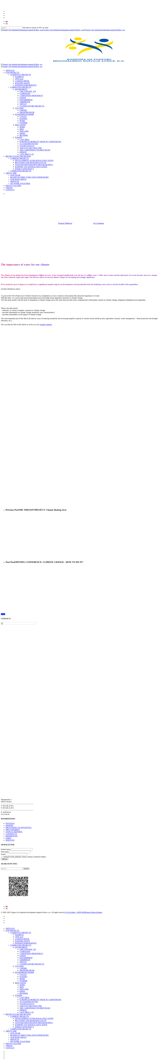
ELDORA (23, 977)
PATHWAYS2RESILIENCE (26, 943)
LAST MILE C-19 (27, 1012)
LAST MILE (24, 998)
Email (3, 854)
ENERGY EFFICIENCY (24, 1027)
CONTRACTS (11, 834)
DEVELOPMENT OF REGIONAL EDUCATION (34, 1018)
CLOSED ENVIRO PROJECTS (32, 964)
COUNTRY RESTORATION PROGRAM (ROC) (34, 1023)
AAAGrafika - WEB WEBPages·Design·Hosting (83, 912)
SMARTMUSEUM (27, 970)
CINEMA (23, 968)
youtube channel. (45, 325)
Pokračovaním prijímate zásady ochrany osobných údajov (24, 857)
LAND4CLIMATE (22, 939)
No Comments (98, 223)
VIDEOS (9, 1046)
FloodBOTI (19, 935)
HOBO (22, 985)
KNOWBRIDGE (26, 958)
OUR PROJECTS (12, 931)
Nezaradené (104, 211)
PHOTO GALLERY (13, 1044)
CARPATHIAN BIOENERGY (31, 954)
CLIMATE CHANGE (58, 211)
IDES (22, 987)
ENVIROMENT (21, 947)
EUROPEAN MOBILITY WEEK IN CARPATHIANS (40, 1000)
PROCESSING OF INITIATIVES (18, 828)
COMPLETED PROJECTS (20, 945)
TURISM (18, 995)
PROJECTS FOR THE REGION (18, 1014)
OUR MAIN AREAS (18, 1037)
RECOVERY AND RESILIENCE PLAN (30, 1021)
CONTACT (10, 1048)
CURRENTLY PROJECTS (20, 933)
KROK (22, 991)
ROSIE (22, 979)
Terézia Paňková (65, 223)
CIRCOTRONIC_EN (28, 949)
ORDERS (9, 825)
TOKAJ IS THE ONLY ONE (31, 1006)
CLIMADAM (25, 951)
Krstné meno (5, 849)
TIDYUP (23, 962)
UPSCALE (19, 937)
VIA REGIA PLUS (27, 1004)
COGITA (23, 974)
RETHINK (24, 993)
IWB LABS (24, 989)
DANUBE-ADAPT (22, 941)
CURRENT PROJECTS (19, 1016)
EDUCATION (20, 983)
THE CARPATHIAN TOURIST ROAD (35, 1008)
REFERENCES (12, 836)
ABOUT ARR (11, 1031)
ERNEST (23, 1010)
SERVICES (10, 840)
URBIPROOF (25, 960)
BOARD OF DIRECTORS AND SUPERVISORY (29, 1035)
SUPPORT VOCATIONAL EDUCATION (31, 1025)
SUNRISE (23, 981)
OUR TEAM (15, 1033)
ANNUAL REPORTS (14, 832)
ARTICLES (10, 928)
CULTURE (19, 966)
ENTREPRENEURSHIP (24, 972)
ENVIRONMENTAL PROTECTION (83, 211)
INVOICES (10, 823)
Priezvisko (5, 852)
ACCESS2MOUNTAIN (29, 1002)
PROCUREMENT (13, 830)
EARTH (23, 956)
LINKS (8, 838)
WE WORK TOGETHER (20, 1042)
